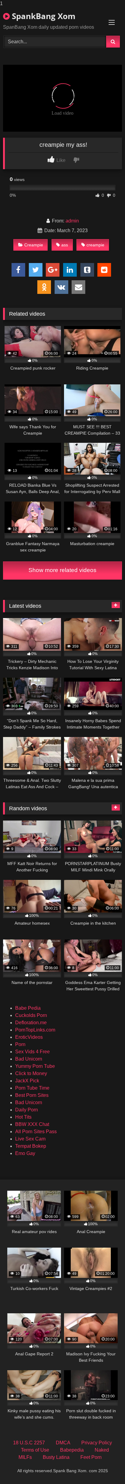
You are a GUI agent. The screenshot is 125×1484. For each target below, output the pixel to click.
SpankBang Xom (43, 16)
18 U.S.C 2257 (29, 1442)
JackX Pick (27, 1080)
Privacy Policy (96, 1442)
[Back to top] (106, 1467)
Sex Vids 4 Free (32, 1051)
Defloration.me (31, 1022)
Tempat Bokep (30, 1146)
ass (64, 244)
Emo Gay (25, 1153)
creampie (95, 244)
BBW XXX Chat (32, 1124)
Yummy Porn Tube (35, 1066)
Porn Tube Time (32, 1088)
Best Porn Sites (32, 1095)
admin (72, 220)
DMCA (63, 1442)
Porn (20, 1044)
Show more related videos (62, 570)
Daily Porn (26, 1109)
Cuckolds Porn (31, 1015)
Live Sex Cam (30, 1138)
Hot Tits (23, 1117)
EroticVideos (29, 1037)
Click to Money (31, 1073)
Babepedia (72, 1450)
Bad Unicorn (28, 1058)
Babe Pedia (28, 1008)
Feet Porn (91, 1457)
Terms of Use (35, 1450)
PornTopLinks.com (35, 1029)
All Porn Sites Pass (36, 1131)
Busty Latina (56, 1457)
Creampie (33, 244)
